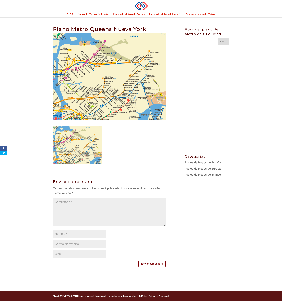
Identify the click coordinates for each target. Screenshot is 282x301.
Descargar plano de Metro (200, 14)
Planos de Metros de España (93, 14)
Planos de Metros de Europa (129, 14)
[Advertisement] (209, 98)
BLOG (70, 14)
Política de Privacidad (158, 296)
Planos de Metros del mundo (165, 14)
